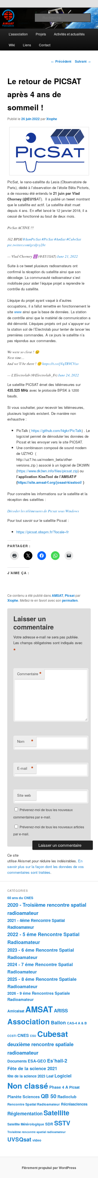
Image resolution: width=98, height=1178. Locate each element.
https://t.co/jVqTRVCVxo (60, 363)
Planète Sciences (23, 1096)
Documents (17, 1061)
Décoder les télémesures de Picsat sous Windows (43, 511)
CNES (23, 1035)
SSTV (62, 1123)
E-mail (25, 768)
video (36, 1140)
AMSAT (57, 595)
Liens (27, 44)
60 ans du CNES (20, 897)
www (18, 311)
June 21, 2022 (67, 256)
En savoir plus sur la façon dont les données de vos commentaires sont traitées (45, 866)
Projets (41, 34)
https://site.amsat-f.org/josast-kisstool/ (49, 482)
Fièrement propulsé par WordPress (49, 1167)
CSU (33, 1036)
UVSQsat (19, 1139)
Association (28, 1021)
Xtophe (51, 118)
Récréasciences (74, 1104)
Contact (44, 44)
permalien (70, 600)
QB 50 (48, 1096)
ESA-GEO (37, 1061)
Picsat (70, 595)
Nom (25, 741)
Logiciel (63, 1075)
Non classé (27, 1085)
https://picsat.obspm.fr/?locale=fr (42, 531)
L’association (18, 34)
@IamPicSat (31, 239)
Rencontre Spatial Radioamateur (33, 1104)
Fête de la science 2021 (32, 1068)
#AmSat (60, 239)
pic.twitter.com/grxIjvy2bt (26, 244)
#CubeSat (73, 239)
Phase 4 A (58, 1087)
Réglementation (24, 1113)
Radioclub (66, 1096)
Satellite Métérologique (25, 1124)
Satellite (56, 1113)
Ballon (58, 1022)
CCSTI (11, 1036)
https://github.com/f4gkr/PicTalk (56, 430)
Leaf (49, 1076)
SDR (49, 1124)
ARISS (61, 1010)
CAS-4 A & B (77, 1023)
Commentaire (29, 673)
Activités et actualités (69, 34)
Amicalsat (15, 1010)
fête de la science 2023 (26, 1076)
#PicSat (47, 239)
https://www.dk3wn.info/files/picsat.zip (47, 470)
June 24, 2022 (68, 375)
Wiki (12, 44)
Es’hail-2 (57, 1060)
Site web (24, 795)
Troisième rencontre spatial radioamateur (36, 1132)
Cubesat (52, 1033)
